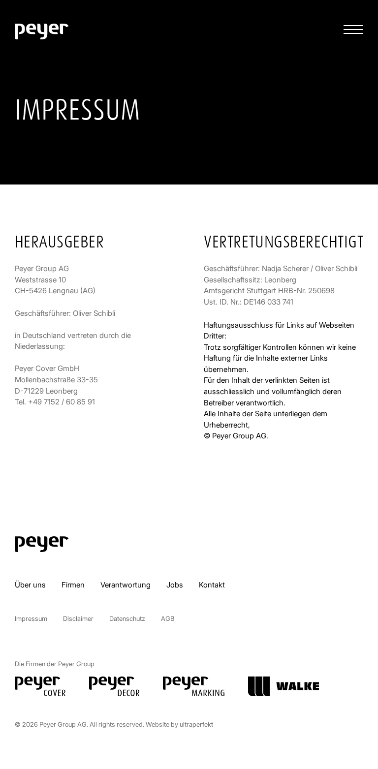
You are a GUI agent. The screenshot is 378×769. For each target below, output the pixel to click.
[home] (41, 31)
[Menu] (353, 29)
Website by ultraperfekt (179, 724)
